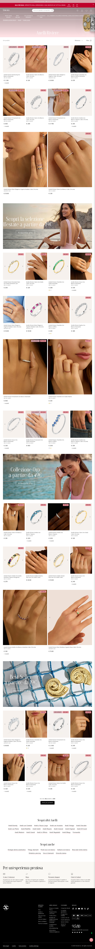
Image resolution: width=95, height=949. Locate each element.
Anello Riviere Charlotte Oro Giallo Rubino (60, 396)
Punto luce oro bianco (48, 850)
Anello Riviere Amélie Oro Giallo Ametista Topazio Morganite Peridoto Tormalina (12, 576)
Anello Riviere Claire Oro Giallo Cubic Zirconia (34, 282)
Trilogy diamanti (33, 850)
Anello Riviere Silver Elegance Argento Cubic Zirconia (57, 75)
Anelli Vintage (69, 825)
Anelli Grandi (30, 832)
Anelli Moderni (19, 832)
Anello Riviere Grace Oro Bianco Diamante (78, 282)
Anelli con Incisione (56, 825)
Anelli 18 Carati (82, 829)
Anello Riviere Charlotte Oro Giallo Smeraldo (56, 282)
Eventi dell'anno (65, 920)
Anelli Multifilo (25, 829)
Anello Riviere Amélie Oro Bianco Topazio (33, 533)
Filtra (87, 40)
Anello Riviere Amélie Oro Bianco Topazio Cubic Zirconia (79, 118)
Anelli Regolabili (55, 832)
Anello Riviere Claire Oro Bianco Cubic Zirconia (35, 75)
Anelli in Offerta (42, 832)
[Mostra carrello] (91, 11)
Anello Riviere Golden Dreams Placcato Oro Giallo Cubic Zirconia (34, 576)
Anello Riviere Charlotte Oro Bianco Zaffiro (56, 326)
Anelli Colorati (58, 829)
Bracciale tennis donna (79, 850)
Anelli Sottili (37, 829)
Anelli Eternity (13, 825)
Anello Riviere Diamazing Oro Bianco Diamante (12, 75)
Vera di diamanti (48, 853)
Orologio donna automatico (17, 850)
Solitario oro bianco (63, 850)
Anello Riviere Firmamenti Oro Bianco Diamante (12, 118)
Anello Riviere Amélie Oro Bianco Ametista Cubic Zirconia (20, 647)
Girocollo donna (61, 853)
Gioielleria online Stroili (9, 20)
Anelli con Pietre (13, 829)
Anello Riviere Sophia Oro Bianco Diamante (78, 326)
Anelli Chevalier (81, 825)
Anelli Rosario (47, 829)
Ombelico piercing (35, 853)
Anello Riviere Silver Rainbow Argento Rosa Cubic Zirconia (65, 647)
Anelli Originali (70, 829)
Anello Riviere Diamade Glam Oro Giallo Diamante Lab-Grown (12, 282)
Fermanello (76, 832)
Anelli (19, 20)
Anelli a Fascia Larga (41, 825)
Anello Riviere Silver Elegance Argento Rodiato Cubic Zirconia (21, 189)
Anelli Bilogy (66, 832)
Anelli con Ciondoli (26, 825)
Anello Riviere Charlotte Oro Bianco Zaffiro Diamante (78, 75)
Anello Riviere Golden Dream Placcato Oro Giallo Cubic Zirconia (57, 576)
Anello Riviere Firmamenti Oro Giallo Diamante (34, 440)
